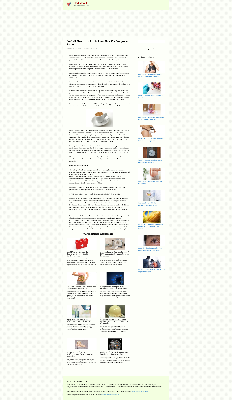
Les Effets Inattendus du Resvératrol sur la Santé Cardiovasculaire (77, 254)
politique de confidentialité (139, 391)
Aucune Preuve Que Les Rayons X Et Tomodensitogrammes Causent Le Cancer (114, 254)
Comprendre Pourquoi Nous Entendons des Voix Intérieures (114, 288)
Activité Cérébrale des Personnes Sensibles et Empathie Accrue (114, 353)
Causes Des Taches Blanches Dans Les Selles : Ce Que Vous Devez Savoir (150, 226)
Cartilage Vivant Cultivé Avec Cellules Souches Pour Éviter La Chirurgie (114, 321)
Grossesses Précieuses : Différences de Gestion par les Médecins (80, 354)
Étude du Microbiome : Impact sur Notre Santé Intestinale (81, 288)
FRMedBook (80, 3)
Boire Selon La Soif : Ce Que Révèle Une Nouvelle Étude (79, 320)
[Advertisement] (116, 23)
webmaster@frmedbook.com (110, 394)
